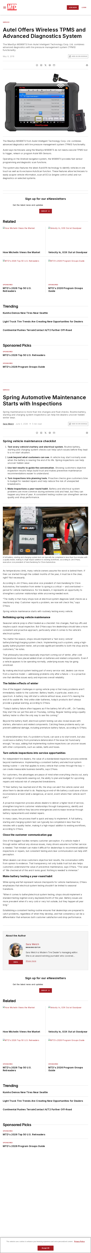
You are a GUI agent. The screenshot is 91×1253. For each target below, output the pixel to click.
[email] (54, 65)
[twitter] (45, 65)
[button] (4, 7)
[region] (45, 1245)
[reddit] (50, 65)
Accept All (45, 1248)
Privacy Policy (79, 1241)
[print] (87, 65)
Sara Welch (8, 424)
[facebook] (37, 65)
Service (6, 22)
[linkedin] (41, 65)
